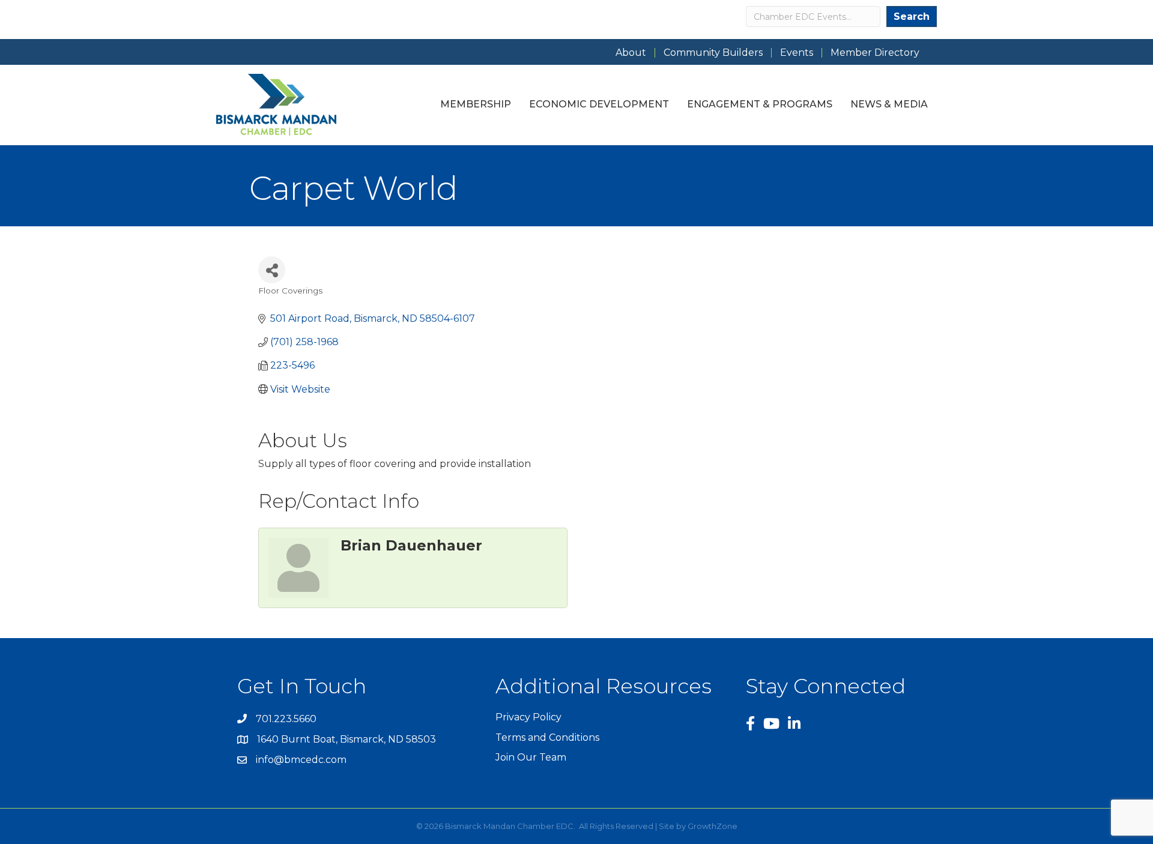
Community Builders (713, 53)
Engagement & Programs (759, 104)
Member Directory (875, 53)
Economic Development (599, 104)
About (631, 53)
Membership (475, 104)
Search (912, 16)
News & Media (889, 104)
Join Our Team (530, 757)
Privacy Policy (528, 717)
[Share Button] (271, 269)
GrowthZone (712, 826)
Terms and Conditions (547, 737)
